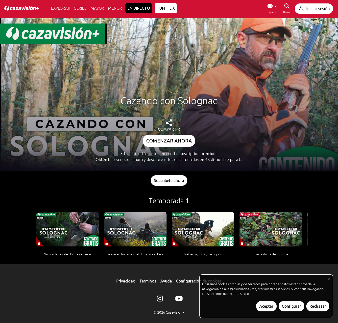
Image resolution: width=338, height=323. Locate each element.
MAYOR (97, 8)
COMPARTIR (169, 129)
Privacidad (125, 281)
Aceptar (266, 306)
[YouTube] (178, 299)
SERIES (80, 8)
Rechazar (318, 306)
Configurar (291, 306)
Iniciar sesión (318, 8)
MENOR (115, 8)
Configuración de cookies (199, 281)
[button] (272, 9)
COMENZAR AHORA (169, 140)
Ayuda (166, 281)
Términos (147, 281)
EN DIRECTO (138, 8)
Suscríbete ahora (169, 180)
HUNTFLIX (166, 8)
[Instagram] (160, 299)
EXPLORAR (60, 8)
